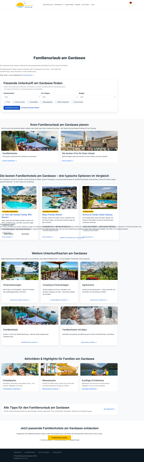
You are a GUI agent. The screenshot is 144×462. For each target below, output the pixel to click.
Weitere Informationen (67, 237)
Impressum (80, 237)
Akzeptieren (8, 234)
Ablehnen (25, 234)
